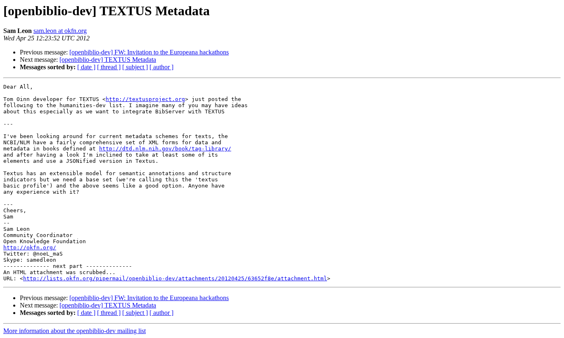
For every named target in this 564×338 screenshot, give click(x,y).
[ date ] (86, 66)
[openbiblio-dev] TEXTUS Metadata (107, 59)
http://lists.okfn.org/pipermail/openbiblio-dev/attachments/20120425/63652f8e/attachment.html (175, 278)
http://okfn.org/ (29, 247)
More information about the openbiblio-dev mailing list (74, 330)
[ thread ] (109, 66)
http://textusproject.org (145, 99)
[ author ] (161, 66)
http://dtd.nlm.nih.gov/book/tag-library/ (165, 149)
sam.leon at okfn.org (60, 30)
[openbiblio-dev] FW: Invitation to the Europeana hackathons (149, 52)
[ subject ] (135, 66)
